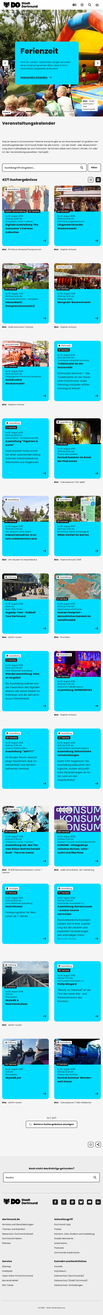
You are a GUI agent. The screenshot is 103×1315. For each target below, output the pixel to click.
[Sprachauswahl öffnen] (74, 5)
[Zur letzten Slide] (5, 63)
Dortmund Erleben (12, 1238)
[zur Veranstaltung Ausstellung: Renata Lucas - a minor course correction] (77, 914)
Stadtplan (7, 1271)
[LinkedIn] (98, 1202)
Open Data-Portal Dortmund (17, 1275)
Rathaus (6, 1243)
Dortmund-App (62, 1224)
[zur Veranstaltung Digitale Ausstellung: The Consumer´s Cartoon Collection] (25, 216)
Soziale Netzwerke (63, 1238)
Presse (57, 1229)
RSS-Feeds (7, 1285)
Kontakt (58, 1266)
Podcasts (59, 1247)
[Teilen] (98, 1144)
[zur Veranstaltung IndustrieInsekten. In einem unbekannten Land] (25, 526)
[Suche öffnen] (89, 5)
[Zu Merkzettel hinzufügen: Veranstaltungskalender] (90, 1144)
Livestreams (60, 1243)
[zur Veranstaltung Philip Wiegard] (77, 991)
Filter (94, 167)
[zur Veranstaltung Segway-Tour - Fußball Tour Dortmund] (25, 603)
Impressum (60, 1271)
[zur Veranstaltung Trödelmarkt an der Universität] (77, 371)
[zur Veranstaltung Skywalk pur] (25, 1069)
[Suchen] (81, 167)
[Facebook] (55, 1202)
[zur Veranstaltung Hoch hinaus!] (25, 914)
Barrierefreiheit (10, 1280)
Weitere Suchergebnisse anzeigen (54, 1124)
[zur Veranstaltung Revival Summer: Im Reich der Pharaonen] (77, 448)
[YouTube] (89, 1202)
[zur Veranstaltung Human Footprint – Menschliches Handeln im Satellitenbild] (77, 603)
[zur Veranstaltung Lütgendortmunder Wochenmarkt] (77, 216)
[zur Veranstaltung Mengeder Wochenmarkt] (77, 293)
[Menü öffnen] (97, 5)
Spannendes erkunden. (34, 77)
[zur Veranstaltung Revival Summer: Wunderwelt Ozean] (77, 1069)
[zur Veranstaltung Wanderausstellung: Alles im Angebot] (25, 681)
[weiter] (97, 63)
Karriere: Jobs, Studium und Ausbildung (74, 1233)
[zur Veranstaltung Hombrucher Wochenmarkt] (25, 371)
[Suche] (95, 1177)
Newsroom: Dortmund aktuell (17, 1233)
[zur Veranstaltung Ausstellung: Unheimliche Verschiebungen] (77, 759)
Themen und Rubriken (13, 1229)
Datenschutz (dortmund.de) (69, 1275)
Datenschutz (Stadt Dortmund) (70, 1280)
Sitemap (6, 1266)
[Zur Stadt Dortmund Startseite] (20, 5)
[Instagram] (64, 1202)
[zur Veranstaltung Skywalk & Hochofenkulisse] (25, 991)
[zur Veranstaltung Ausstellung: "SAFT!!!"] (25, 759)
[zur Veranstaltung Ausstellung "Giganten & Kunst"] (25, 448)
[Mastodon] (72, 1202)
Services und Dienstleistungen (18, 1224)
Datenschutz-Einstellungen (68, 1285)
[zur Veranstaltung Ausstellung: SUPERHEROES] (77, 681)
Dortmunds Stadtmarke (66, 1252)
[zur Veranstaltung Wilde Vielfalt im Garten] (77, 526)
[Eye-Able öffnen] (82, 5)
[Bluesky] (81, 1202)
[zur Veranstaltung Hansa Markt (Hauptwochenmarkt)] (25, 293)
